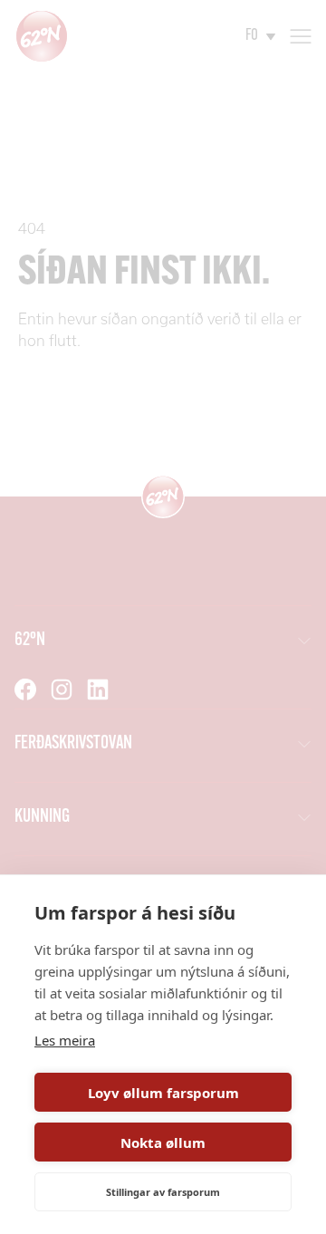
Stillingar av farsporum (163, 1192)
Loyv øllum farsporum (163, 1093)
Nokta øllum (163, 1142)
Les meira (64, 1040)
